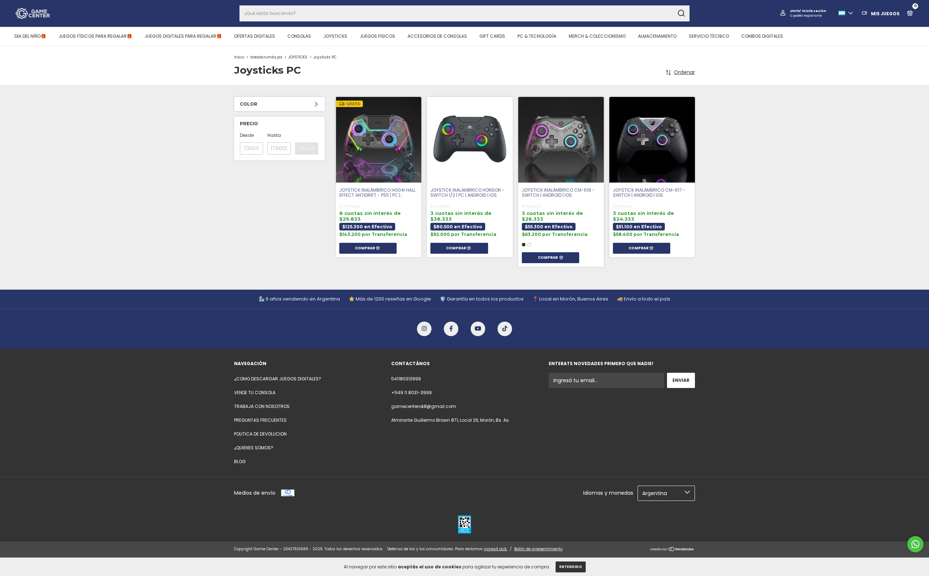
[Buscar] (681, 13)
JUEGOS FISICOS (377, 36)
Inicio (239, 57)
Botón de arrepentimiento (538, 549)
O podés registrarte (806, 15)
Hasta (274, 135)
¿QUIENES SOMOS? (253, 448)
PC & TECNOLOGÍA (536, 36)
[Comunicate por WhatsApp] (915, 544)
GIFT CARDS (492, 36)
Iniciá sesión (814, 11)
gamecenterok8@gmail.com (423, 406)
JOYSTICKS (335, 36)
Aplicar (307, 148)
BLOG (240, 461)
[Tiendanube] (672, 549)
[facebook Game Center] (451, 329)
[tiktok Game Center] (505, 329)
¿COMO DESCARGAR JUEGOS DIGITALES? (277, 379)
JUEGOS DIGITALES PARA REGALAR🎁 (183, 36)
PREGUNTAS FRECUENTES (260, 420)
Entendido (570, 566)
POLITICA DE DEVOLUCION (260, 434)
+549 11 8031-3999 (411, 392)
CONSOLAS (299, 36)
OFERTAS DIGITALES (254, 36)
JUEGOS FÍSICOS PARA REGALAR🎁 (95, 36)
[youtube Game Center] (478, 329)
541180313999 (406, 379)
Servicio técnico (709, 36)
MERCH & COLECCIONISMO (597, 36)
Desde (247, 135)
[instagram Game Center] (424, 329)
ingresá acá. (495, 549)
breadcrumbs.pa (266, 57)
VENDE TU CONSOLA (254, 392)
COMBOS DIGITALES (762, 36)
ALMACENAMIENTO (657, 36)
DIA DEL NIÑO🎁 (30, 36)
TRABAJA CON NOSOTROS (262, 406)
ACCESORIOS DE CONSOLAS (437, 36)
